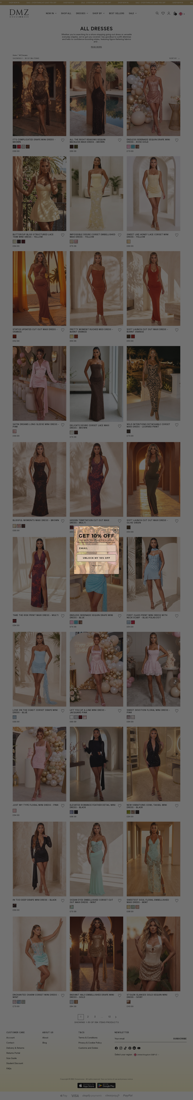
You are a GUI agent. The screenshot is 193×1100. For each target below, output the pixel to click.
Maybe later (96, 565)
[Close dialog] (115, 529)
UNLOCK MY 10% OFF (96, 558)
